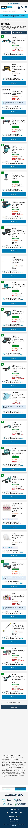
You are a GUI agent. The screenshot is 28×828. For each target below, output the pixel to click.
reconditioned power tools (9, 759)
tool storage (11, 761)
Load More (14, 707)
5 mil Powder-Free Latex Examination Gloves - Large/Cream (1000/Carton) (18, 396)
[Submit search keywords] (25, 11)
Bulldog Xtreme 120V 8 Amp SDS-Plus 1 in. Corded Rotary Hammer (18, 122)
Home (2, 19)
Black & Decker (16, 90)
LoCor (13, 534)
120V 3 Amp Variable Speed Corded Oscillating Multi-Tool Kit (18, 286)
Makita (14, 37)
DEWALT (4, 764)
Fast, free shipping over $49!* (14, 3)
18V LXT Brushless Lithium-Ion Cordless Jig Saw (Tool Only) (18, 149)
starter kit (16, 767)
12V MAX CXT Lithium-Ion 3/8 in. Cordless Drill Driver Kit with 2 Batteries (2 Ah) (19, 452)
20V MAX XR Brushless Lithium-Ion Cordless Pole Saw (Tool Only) (18, 261)
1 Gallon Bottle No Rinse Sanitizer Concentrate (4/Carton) (17, 508)
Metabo (4, 765)
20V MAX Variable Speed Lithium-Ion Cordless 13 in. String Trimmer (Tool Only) (18, 627)
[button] (19, 32)
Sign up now (20, 789)
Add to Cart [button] (14, 58)
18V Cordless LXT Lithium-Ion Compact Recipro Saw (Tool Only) (19, 40)
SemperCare (15, 392)
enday (13, 593)
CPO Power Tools (10, 1)
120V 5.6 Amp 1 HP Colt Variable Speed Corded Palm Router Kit (18, 177)
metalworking (5, 762)
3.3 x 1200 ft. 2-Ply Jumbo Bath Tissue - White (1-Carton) (18, 537)
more (13, 765)
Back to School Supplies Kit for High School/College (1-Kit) (18, 596)
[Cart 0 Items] (22, 7)
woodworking (18, 761)
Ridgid (8, 765)
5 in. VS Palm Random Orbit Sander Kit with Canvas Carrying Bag (18, 204)
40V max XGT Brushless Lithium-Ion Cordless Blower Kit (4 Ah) (19, 368)
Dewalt (14, 64)
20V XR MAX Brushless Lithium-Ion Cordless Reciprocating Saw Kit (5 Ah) (18, 68)
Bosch (13, 118)
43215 (21, 54)
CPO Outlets (18, 1)
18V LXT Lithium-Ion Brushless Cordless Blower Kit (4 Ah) (18, 479)
